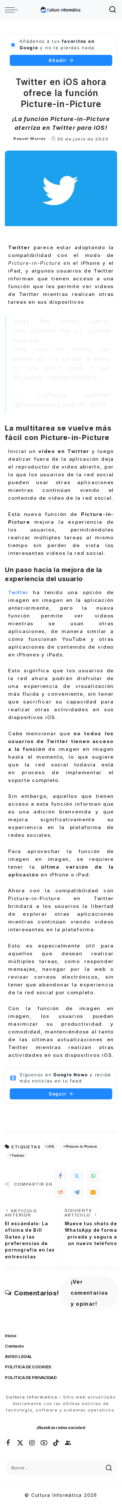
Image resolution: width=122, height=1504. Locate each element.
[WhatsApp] (93, 1175)
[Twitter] (77, 1175)
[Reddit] (60, 1192)
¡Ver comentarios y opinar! (89, 1292)
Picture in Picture (81, 1146)
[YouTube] (44, 1443)
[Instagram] (32, 1443)
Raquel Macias (29, 138)
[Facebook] (60, 1175)
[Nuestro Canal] (68, 1443)
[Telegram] (77, 1192)
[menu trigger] (13, 9)
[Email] (93, 1192)
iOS (50, 1146)
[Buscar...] (113, 9)
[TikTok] (56, 1443)
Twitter (18, 592)
